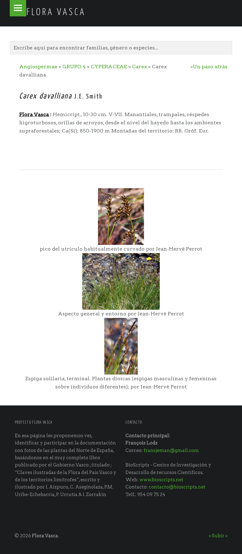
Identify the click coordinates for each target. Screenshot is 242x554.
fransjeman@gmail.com (171, 450)
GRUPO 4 (74, 67)
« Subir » (218, 536)
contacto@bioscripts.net (177, 487)
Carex (139, 67)
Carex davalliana (45, 96)
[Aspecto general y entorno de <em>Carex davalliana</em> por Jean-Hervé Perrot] (121, 281)
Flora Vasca (45, 536)
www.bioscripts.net (161, 480)
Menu (18, 8)
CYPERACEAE (109, 67)
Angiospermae (38, 67)
